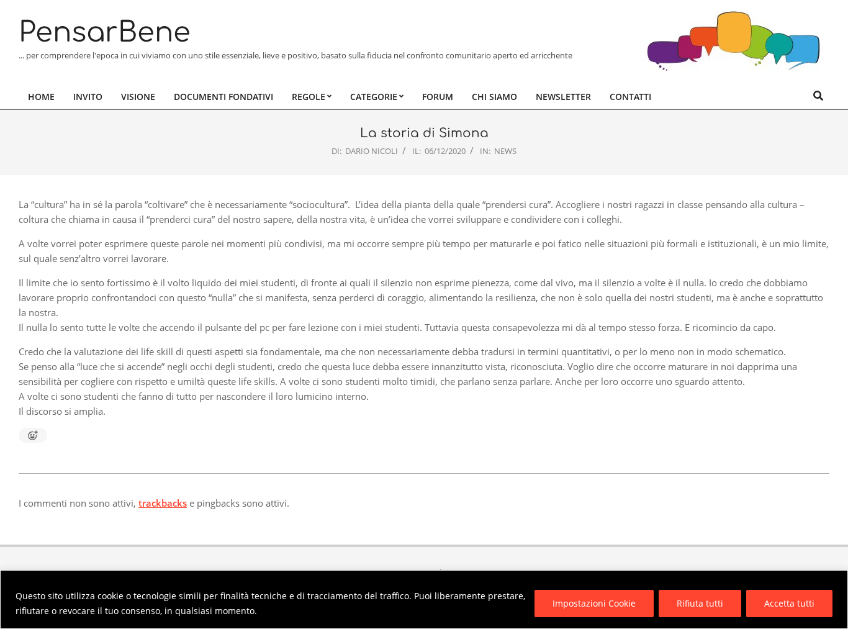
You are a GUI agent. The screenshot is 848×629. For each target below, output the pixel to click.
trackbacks (162, 503)
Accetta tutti (789, 603)
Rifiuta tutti (700, 603)
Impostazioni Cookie (594, 603)
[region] (424, 599)
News (505, 150)
